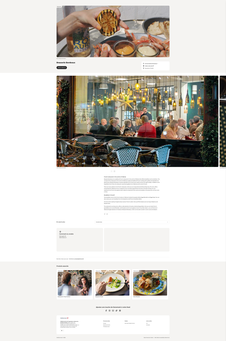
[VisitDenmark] (64, 318)
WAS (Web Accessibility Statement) (162, 337)
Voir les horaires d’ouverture (151, 63)
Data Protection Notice (148, 337)
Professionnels (106, 326)
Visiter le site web (149, 65)
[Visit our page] (110, 311)
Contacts (148, 324)
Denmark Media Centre (130, 323)
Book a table (61, 67)
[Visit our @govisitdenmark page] (116, 311)
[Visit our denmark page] (106, 311)
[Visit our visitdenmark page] (113, 311)
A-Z (147, 323)
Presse (104, 323)
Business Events (106, 324)
